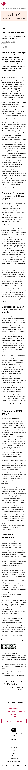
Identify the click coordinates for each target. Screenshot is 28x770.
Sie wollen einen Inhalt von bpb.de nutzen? (13, 675)
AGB (14, 705)
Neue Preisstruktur (14, 708)
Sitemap (14, 745)
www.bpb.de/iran (17, 639)
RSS (14, 750)
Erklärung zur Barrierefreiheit (14, 761)
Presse (14, 756)
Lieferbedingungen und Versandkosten (14, 711)
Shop (2, 8)
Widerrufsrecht (14, 714)
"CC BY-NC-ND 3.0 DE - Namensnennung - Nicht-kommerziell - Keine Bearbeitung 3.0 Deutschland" (13, 655)
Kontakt (14, 753)
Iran (3, 28)
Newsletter (14, 747)
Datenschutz (14, 742)
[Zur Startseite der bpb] (6, 5)
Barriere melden (14, 758)
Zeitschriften (9, 8)
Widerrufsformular (15, 717)
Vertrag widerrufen (14, 721)
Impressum (14, 739)
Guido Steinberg (8, 42)
